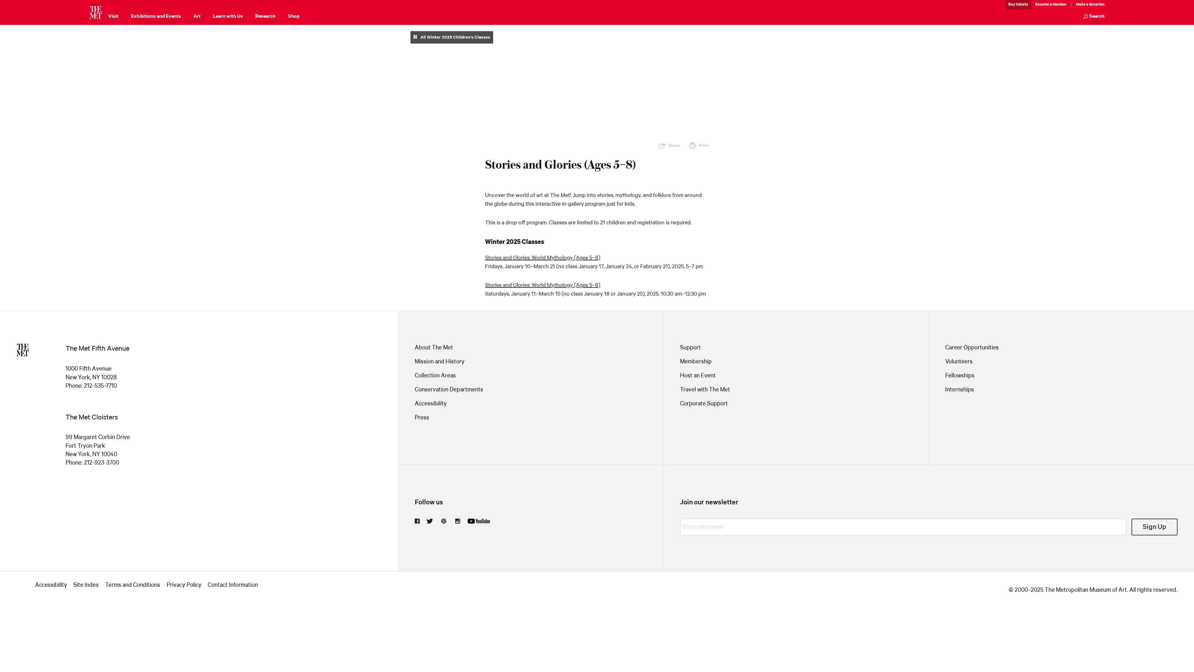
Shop (293, 16)
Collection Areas (435, 376)
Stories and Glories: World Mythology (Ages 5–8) (542, 258)
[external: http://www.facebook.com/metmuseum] (417, 521)
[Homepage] (96, 12)
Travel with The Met (705, 390)
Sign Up (1154, 527)
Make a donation (1090, 4)
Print (704, 145)
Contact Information (233, 585)
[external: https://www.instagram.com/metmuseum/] (457, 521)
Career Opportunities (972, 348)
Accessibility (431, 404)
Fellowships (959, 376)
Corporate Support (704, 404)
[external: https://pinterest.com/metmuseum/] (443, 521)
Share (674, 145)
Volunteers (959, 362)
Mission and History (440, 362)
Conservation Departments (449, 390)
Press (422, 418)
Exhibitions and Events (156, 16)
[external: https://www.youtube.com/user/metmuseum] (479, 521)
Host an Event (698, 376)
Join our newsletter (709, 502)
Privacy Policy (184, 585)
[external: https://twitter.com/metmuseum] (429, 521)
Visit (113, 16)
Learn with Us (228, 16)
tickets (1022, 4)
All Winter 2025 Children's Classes (454, 37)
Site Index (86, 585)
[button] (1093, 17)
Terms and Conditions (132, 585)
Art (197, 16)
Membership (696, 362)
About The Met (434, 348)
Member (1060, 4)
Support (690, 348)
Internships (959, 390)
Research (265, 16)
